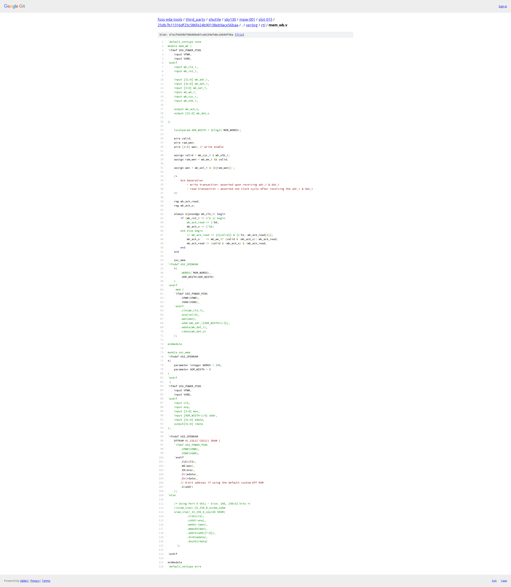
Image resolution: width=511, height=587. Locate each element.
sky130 (230, 19)
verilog (252, 25)
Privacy (35, 581)
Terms (46, 581)
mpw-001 (247, 19)
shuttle (215, 19)
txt (494, 580)
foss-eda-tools (170, 19)
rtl (263, 25)
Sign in (503, 6)
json (504, 580)
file (239, 34)
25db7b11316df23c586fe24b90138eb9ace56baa (198, 25)
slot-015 (265, 19)
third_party (195, 19)
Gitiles (24, 581)
